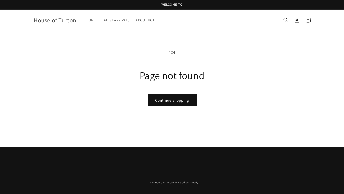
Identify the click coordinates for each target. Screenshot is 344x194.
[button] (285, 20)
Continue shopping (172, 100)
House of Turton (164, 182)
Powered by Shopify (187, 182)
